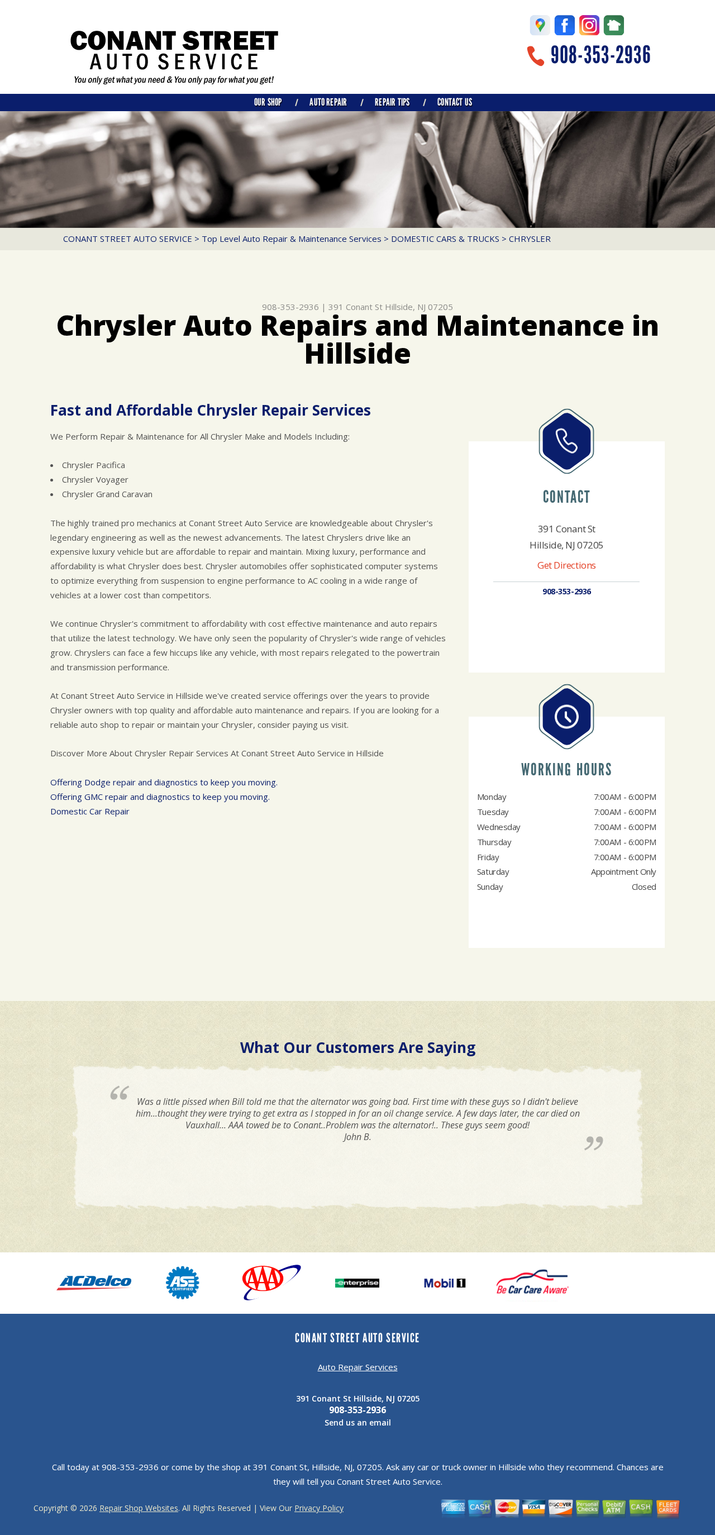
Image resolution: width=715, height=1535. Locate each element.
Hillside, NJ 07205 (419, 306)
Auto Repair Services (358, 1366)
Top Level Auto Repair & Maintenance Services (292, 238)
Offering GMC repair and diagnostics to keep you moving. (160, 796)
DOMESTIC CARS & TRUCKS (445, 238)
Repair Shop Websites (138, 1508)
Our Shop (268, 102)
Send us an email (358, 1422)
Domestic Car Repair (90, 811)
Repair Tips (392, 102)
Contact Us (454, 102)
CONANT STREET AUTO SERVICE (127, 238)
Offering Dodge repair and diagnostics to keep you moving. (164, 782)
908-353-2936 (601, 55)
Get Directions (566, 565)
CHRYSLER (530, 238)
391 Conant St (355, 306)
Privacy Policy (319, 1508)
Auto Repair (328, 102)
